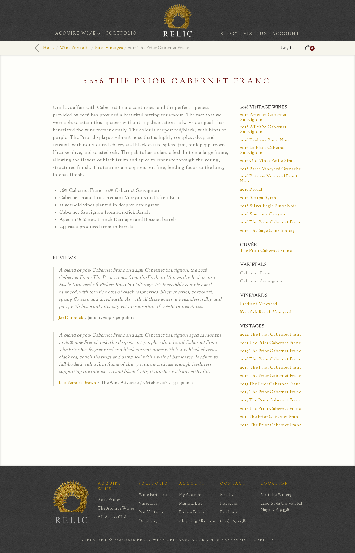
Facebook (229, 512)
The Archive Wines (116, 508)
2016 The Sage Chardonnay (267, 230)
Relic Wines (109, 500)
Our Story (148, 521)
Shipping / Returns (197, 521)
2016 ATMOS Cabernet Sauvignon (263, 130)
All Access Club (112, 517)
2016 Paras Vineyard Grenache (270, 169)
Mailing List (190, 503)
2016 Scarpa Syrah (258, 198)
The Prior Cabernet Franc (266, 250)
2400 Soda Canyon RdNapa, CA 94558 (281, 507)
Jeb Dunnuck (71, 318)
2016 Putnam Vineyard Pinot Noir (269, 179)
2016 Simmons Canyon (262, 214)
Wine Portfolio (75, 48)
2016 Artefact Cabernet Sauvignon (263, 117)
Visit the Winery (276, 495)
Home (49, 48)
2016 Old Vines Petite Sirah (267, 161)
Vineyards (148, 503)
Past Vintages (109, 48)
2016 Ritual (251, 189)
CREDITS (264, 540)
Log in (287, 48)
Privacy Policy (192, 512)
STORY (229, 34)
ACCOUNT (286, 34)
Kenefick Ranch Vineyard (265, 312)
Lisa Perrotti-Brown (77, 383)
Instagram (229, 503)
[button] (79, 34)
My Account (190, 495)
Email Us (228, 495)
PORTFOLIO (121, 33)
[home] (177, 34)
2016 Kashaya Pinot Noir (264, 140)
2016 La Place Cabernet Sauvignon (263, 150)
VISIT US (255, 34)
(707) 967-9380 (234, 521)
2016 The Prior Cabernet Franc (270, 223)
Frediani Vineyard (258, 304)
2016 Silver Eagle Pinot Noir (268, 206)
